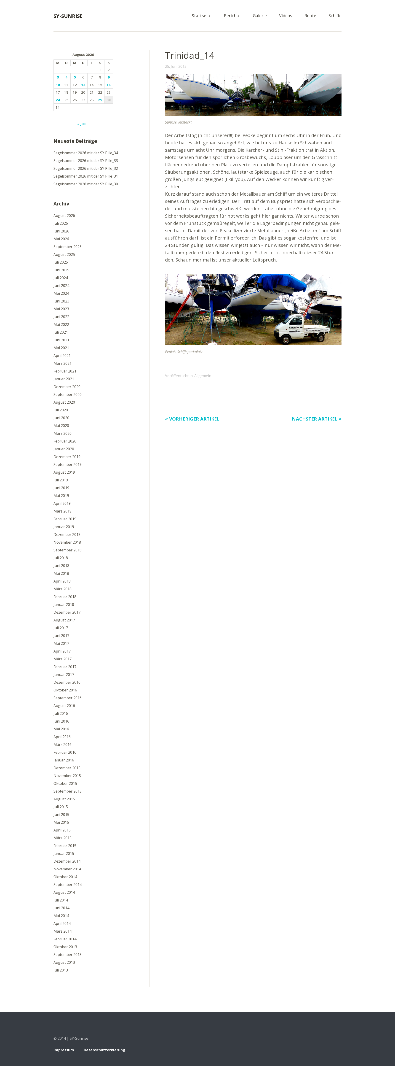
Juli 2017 (60, 627)
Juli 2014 (60, 900)
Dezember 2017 (66, 612)
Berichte (232, 15)
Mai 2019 (61, 495)
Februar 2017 (64, 666)
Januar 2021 (63, 378)
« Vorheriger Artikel (192, 419)
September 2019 (67, 464)
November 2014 (67, 869)
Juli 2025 (60, 262)
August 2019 (64, 472)
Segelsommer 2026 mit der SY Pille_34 (85, 152)
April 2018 (62, 581)
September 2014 (67, 884)
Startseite (201, 15)
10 (58, 84)
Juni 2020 (61, 417)
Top (337, 1050)
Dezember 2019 (66, 456)
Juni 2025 (61, 270)
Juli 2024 (60, 277)
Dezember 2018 (66, 534)
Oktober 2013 (65, 946)
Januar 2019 (63, 526)
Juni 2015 (61, 814)
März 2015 (62, 837)
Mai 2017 (61, 643)
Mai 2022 (61, 324)
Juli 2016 (60, 713)
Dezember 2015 (66, 767)
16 (109, 84)
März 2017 (62, 658)
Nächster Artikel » (317, 419)
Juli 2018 (60, 557)
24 (58, 99)
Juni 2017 (61, 635)
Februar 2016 (64, 752)
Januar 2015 (63, 853)
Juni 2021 (61, 340)
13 (83, 84)
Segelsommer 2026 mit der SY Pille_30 (85, 183)
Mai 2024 (61, 293)
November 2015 (67, 775)
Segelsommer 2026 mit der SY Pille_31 (85, 176)
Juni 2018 (61, 565)
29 (100, 99)
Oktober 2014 (65, 876)
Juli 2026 (60, 223)
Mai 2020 (61, 425)
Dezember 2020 (66, 386)
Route (310, 15)
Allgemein (202, 375)
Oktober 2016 (65, 690)
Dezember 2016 (66, 682)
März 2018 (62, 588)
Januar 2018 (63, 604)
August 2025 (64, 254)
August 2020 (64, 402)
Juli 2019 (60, 480)
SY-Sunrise (68, 15)
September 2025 (67, 246)
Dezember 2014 (66, 861)
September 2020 (67, 394)
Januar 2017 (63, 674)
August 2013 (64, 962)
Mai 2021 (61, 347)
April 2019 (62, 503)
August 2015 (64, 799)
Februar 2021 (64, 371)
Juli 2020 (60, 410)
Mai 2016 (61, 728)
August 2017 (64, 620)
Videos (285, 15)
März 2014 (62, 931)
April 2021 (62, 355)
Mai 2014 (61, 915)
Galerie (260, 15)
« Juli (81, 123)
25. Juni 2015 (176, 66)
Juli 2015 (60, 806)
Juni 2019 (61, 487)
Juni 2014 (61, 907)
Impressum (63, 1050)
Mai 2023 (61, 308)
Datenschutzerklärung (104, 1050)
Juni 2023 (61, 301)
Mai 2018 (61, 573)
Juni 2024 (61, 285)
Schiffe (335, 15)
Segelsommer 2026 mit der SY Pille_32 (85, 168)
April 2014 (62, 923)
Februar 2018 (64, 596)
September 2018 (67, 550)
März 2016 (62, 744)
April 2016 (62, 736)
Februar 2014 (64, 939)
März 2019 (62, 511)
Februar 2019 (64, 518)
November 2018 (67, 542)
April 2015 (62, 830)
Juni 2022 (61, 316)
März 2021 (62, 363)
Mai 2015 (61, 822)
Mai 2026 (61, 238)
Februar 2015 (64, 845)
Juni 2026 (61, 231)
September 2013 (67, 954)
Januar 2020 (63, 448)
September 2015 (67, 791)
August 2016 (64, 705)
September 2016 (67, 697)
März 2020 (62, 433)
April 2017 (62, 651)
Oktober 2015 (65, 783)
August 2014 (64, 892)
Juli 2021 (60, 332)
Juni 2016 (61, 721)
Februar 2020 (64, 441)
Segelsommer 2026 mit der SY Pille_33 (85, 160)
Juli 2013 (60, 970)
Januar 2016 (63, 760)
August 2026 (64, 215)
